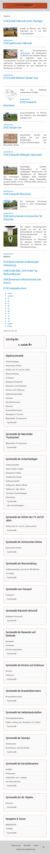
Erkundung (10, 497)
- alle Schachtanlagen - (15, 505)
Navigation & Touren (14, 414)
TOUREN (9, 828)
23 (9, 318)
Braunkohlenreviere (14, 410)
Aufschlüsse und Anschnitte (17, 747)
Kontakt (27, 845)
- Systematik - (12, 422)
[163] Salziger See (12, 127)
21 (8, 313)
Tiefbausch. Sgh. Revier (15, 489)
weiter (10, 323)
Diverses (9, 406)
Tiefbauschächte (12, 481)
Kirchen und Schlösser (15, 390)
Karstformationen (13, 781)
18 (8, 306)
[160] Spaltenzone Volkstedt (17, 43)
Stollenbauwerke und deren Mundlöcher (23, 569)
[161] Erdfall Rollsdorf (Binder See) (20, 77)
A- (19, 344)
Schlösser (10, 675)
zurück (10, 296)
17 (8, 303)
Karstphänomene (13, 402)
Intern (36, 845)
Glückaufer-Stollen (13, 472)
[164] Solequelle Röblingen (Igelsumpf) (22, 154)
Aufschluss (25, 53)
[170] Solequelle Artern (15, 288)
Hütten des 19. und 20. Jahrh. (18, 369)
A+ (30, 344)
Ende (10, 326)
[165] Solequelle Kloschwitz (17, 194)
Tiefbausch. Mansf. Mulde (16, 485)
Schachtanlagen (12, 361)
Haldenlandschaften (14, 394)
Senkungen (10, 773)
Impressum (16, 845)
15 (8, 298)
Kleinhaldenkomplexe (15, 718)
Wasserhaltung (12, 373)
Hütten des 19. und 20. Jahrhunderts (21, 526)
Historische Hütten (14, 365)
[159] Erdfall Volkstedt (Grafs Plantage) (23, 21)
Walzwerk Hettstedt (14, 381)
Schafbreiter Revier (14, 477)
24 (9, 321)
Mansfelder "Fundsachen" (16, 418)
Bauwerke (10, 641)
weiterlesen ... (9, 40)
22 (9, 316)
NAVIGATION (11, 824)
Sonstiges (10, 573)
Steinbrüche (11, 743)
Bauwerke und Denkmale (16, 385)
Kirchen (9, 671)
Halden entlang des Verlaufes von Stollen (23, 722)
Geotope (9, 398)
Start (10, 293)
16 (8, 301)
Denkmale (10, 645)
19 (8, 308)
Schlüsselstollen (12, 464)
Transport (10, 377)
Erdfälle (9, 769)
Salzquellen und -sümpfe (16, 777)
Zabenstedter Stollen (14, 468)
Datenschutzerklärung (26, 849)
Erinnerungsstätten (14, 649)
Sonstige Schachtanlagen (16, 493)
